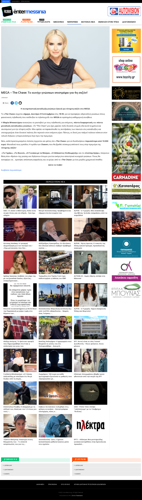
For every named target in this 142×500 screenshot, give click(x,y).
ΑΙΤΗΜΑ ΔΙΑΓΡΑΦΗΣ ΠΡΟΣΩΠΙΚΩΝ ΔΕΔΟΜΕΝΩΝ (90, 484)
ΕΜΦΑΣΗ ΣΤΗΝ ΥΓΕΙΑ (108, 22)
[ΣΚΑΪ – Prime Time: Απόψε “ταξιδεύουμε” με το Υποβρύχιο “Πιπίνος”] (90, 393)
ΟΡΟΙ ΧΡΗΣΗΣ (65, 484)
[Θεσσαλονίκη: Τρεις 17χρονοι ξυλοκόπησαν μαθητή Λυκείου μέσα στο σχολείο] (55, 425)
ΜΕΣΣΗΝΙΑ (58, 22)
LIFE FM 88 (27, 21)
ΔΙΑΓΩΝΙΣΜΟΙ (129, 22)
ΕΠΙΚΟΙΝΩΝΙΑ (25, 1)
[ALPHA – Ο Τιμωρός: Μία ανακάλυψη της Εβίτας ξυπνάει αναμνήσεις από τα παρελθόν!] (90, 197)
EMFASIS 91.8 (9, 21)
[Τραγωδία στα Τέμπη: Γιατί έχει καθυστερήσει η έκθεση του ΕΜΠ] (55, 262)
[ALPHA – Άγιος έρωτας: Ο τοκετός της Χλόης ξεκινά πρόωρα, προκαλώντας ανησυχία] (90, 229)
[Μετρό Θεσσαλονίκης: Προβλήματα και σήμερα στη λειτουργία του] (55, 197)
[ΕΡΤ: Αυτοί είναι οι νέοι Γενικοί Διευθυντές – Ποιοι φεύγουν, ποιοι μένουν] (90, 327)
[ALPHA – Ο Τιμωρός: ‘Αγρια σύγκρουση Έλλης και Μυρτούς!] (90, 295)
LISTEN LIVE (8, 465)
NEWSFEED (72, 22)
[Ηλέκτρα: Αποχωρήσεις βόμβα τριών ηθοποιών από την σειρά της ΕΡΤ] (90, 360)
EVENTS (6, 474)
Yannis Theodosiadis (77, 495)
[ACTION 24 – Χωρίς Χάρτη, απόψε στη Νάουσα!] (90, 262)
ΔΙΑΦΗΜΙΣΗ (16, 1)
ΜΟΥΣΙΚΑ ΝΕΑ (88, 22)
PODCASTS (44, 21)
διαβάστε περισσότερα (11, 170)
